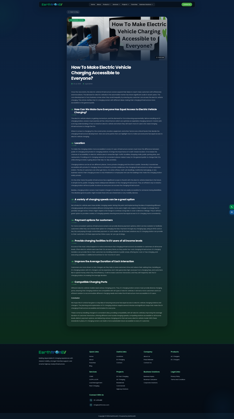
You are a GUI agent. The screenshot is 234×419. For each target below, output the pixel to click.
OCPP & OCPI (93, 379)
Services (115, 4)
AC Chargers (175, 356)
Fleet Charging (94, 386)
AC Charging (120, 379)
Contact (119, 363)
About (99, 4)
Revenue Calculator (150, 379)
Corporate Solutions (150, 383)
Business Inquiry (149, 376)
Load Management (95, 383)
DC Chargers (175, 360)
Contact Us (186, 4)
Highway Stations (122, 389)
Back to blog (74, 12)
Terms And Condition (178, 379)
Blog (90, 366)
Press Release (148, 360)
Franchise (134, 4)
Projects (124, 4)
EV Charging (120, 360)
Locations (119, 356)
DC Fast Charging (122, 376)
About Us (147, 356)
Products (106, 4)
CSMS (91, 376)
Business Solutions (145, 4)
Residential (120, 383)
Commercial (120, 386)
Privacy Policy (175, 376)
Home (93, 4)
